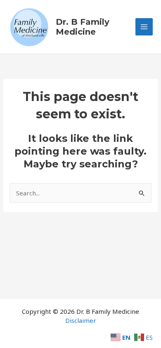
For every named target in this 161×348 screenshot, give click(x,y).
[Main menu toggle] (144, 27)
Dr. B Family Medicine (82, 27)
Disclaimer (80, 320)
